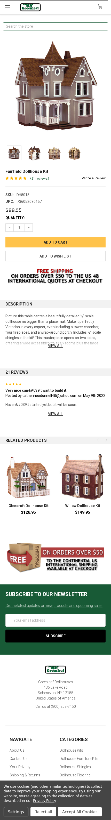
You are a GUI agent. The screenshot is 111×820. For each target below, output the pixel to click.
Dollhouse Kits (71, 750)
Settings (16, 812)
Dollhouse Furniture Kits (79, 759)
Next (105, 440)
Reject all (43, 812)
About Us (17, 750)
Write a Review (94, 178)
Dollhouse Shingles (75, 767)
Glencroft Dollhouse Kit (29, 506)
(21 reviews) (39, 178)
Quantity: (15, 218)
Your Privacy (20, 767)
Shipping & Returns (25, 775)
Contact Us (19, 759)
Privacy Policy (44, 800)
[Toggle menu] (7, 7)
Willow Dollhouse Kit (82, 506)
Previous (98, 440)
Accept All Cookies (80, 812)
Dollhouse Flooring (75, 775)
